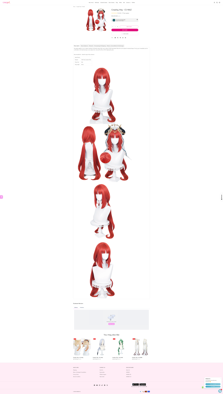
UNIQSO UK (128, 374)
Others (120, 2)
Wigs (117, 2)
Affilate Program (103, 374)
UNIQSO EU (78, 391)
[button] (220, 391)
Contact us (128, 2)
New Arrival (91, 2)
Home (74, 6)
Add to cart (129, 26)
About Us (128, 370)
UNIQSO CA (128, 376)
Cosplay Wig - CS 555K (137, 357)
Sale (124, 2)
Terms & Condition (76, 376)
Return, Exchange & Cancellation (79, 372)
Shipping (75, 370)
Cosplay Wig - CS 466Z (80, 6)
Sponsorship (102, 372)
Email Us (101, 370)
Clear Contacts (111, 2)
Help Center (102, 376)
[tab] (76, 46)
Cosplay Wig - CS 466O (117, 357)
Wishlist (133, 2)
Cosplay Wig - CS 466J (78, 357)
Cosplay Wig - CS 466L (98, 357)
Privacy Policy (76, 374)
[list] (96, 19)
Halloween (97, 2)
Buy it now (124, 30)
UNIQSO (128, 372)
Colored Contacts (103, 2)
